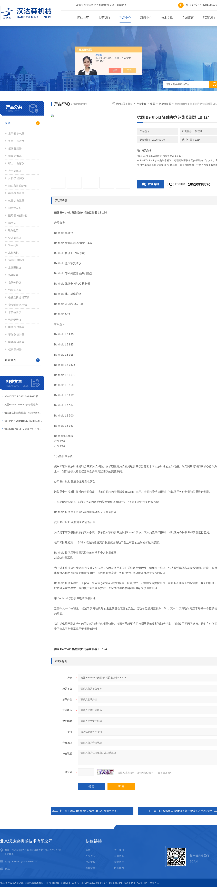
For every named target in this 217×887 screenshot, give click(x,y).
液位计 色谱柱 (16, 141)
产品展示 (90, 856)
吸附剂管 (13, 230)
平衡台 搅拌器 (16, 334)
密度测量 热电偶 (17, 304)
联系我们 (119, 868)
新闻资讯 (119, 856)
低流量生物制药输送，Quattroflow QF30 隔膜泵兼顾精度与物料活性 (23, 412)
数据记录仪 (14, 319)
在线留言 (188, 17)
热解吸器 (13, 275)
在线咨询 (153, 184)
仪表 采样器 (15, 349)
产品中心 (125, 17)
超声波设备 (14, 208)
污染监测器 (14, 289)
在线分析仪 (14, 282)
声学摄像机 (14, 170)
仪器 (8, 123)
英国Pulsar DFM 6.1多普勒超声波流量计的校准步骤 (23, 404)
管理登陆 (154, 882)
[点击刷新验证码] (105, 772)
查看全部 (10, 360)
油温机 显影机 (16, 260)
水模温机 (13, 252)
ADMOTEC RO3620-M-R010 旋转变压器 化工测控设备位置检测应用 (23, 396)
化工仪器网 (141, 882)
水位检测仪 (14, 312)
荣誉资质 (119, 862)
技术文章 (167, 17)
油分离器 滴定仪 (17, 185)
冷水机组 (13, 245)
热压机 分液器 (16, 200)
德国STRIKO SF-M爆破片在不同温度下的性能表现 (23, 429)
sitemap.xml (115, 882)
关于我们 (104, 17)
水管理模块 (14, 267)
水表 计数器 (15, 155)
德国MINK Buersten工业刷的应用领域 (23, 420)
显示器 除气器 (16, 133)
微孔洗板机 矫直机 (18, 297)
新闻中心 (146, 17)
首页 (130, 103)
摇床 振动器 (15, 148)
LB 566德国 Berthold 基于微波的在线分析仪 (185, 811)
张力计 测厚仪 (16, 163)
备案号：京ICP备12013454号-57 (89, 882)
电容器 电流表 (16, 342)
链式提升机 (14, 237)
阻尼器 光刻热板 (17, 215)
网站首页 (83, 17)
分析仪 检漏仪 (16, 178)
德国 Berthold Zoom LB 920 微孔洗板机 (93, 811)
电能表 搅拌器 (16, 327)
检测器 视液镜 (16, 193)
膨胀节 (12, 222)
